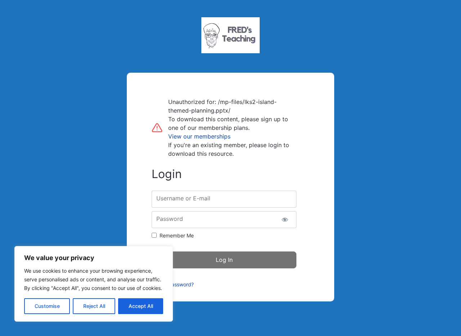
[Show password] (284, 219)
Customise (47, 306)
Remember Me (177, 235)
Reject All (94, 306)
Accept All (141, 306)
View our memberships (199, 136)
